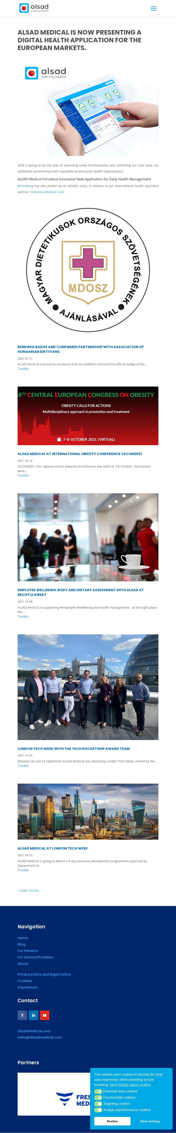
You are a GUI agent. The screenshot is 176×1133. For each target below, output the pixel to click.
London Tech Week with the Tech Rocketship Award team (74, 748)
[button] (98, 1091)
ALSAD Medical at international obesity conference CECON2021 (80, 453)
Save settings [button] (150, 1121)
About (23, 964)
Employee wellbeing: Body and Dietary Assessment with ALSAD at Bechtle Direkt (81, 592)
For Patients (28, 951)
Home (23, 938)
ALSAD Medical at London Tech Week (53, 848)
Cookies (25, 981)
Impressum (27, 988)
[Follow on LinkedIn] (33, 1015)
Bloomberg (25, 186)
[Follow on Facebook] (22, 1015)
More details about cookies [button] (130, 1085)
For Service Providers (35, 958)
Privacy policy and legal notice (44, 975)
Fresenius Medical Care (47, 192)
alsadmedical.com (34, 1031)
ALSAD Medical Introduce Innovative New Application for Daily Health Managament (84, 179)
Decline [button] (112, 1121)
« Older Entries (28, 890)
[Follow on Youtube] (44, 1015)
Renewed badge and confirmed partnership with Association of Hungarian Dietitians (81, 349)
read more (88, 369)
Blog (21, 945)
